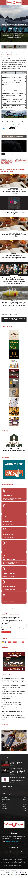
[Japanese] (18, 642)
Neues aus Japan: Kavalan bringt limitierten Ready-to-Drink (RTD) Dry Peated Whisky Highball (18, 779)
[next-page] (15, 309)
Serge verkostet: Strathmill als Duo (10, 708)
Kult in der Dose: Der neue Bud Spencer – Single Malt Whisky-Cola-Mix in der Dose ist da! (17, 762)
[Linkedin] (14, 852)
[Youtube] (21, 852)
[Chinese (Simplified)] (15, 642)
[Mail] (17, 852)
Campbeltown (14, 187)
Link (3, 629)
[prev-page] (12, 309)
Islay (9, 21)
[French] (8, 642)
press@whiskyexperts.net (12, 841)
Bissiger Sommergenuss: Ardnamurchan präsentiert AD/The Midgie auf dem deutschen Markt (13, 717)
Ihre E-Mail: (4, 623)
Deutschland (14, 276)
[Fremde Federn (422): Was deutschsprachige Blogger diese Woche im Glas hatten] (14, 224)
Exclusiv (14, 300)
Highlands (14, 253)
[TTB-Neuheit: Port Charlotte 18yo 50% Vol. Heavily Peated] (14, 203)
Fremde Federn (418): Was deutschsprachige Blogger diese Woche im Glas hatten (14, 257)
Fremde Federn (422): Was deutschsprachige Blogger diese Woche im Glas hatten (14, 234)
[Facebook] (6, 852)
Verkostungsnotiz (15, 21)
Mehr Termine (14, 608)
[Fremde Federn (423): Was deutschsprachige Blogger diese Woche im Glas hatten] (14, 181)
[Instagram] (10, 852)
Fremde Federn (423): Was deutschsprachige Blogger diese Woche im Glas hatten (14, 191)
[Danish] (10, 642)
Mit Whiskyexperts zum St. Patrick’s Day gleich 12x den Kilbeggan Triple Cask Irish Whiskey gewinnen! (7, 162)
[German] (2, 642)
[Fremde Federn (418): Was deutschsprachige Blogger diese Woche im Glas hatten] (14, 246)
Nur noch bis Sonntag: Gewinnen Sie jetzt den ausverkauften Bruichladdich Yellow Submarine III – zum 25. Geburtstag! (14, 303)
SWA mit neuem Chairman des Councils (21, 161)
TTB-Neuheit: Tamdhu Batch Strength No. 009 (13, 711)
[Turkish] (23, 642)
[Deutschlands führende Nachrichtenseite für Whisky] (14, 2)
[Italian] (13, 642)
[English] (5, 642)
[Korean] (20, 642)
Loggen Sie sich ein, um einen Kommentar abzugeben (14, 319)
